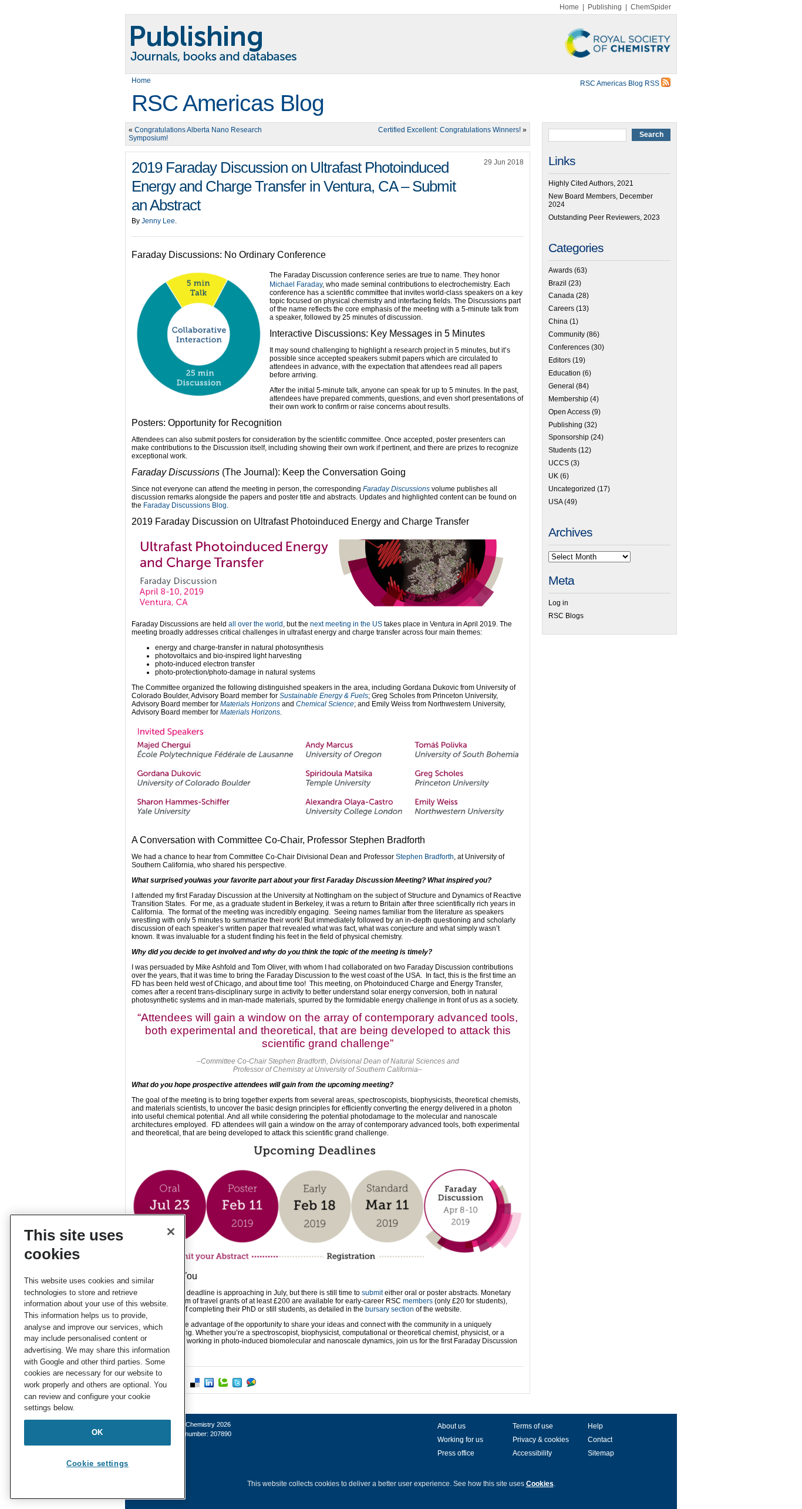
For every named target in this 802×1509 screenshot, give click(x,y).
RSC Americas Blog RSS (620, 83)
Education (564, 373)
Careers (561, 308)
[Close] (171, 1232)
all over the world (255, 624)
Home (569, 7)
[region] (97, 1357)
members (418, 1301)
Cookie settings (97, 1463)
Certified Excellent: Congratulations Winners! (449, 130)
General (561, 386)
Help (595, 1426)
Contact (600, 1440)
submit (372, 1293)
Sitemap (601, 1453)
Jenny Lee (158, 221)
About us (451, 1426)
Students (562, 450)
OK (97, 1432)
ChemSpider (651, 7)
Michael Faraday (295, 284)
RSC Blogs (566, 616)
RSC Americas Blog (228, 103)
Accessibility (532, 1453)
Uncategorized (571, 489)
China (558, 321)
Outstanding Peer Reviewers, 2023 (604, 217)
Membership (568, 399)
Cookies (540, 1484)
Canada (561, 295)
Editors (559, 360)
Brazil (557, 283)
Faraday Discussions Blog (185, 505)
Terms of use (533, 1426)
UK (553, 476)
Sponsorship (568, 437)
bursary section (389, 1309)
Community (566, 334)
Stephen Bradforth (425, 857)
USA (555, 502)
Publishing (605, 7)
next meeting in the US (346, 624)
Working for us (460, 1440)
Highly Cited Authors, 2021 (590, 183)
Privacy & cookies (541, 1440)
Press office (455, 1453)
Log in (558, 603)
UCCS (558, 463)
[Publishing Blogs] (401, 44)
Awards (560, 270)
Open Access (569, 412)
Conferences (568, 347)
